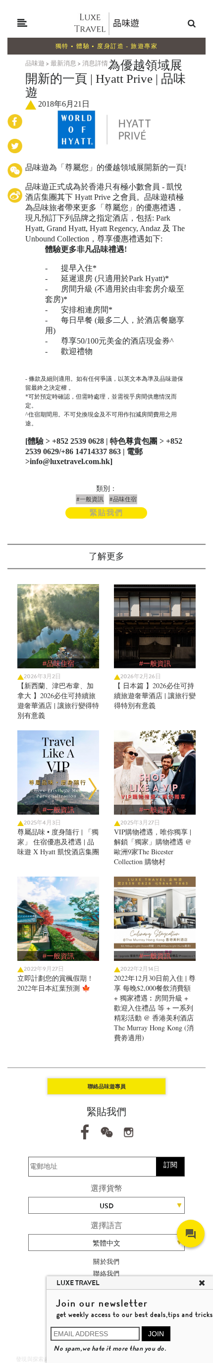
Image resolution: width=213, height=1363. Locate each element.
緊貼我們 (106, 512)
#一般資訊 (90, 499)
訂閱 (170, 1165)
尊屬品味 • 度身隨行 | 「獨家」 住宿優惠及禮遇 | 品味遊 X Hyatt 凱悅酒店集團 (58, 841)
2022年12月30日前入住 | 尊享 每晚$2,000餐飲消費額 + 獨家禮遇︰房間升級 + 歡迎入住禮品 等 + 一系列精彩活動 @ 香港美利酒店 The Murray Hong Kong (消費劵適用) (155, 1007)
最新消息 (63, 63)
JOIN (156, 1334)
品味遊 (35, 63)
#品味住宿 (123, 499)
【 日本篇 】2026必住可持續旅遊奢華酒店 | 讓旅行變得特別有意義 (155, 695)
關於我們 (106, 1261)
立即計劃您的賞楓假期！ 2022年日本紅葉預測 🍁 (55, 983)
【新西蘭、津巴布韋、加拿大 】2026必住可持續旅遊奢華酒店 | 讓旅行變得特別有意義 (58, 700)
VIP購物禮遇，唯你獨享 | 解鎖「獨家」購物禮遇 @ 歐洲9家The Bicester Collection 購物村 (153, 846)
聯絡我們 (106, 1273)
